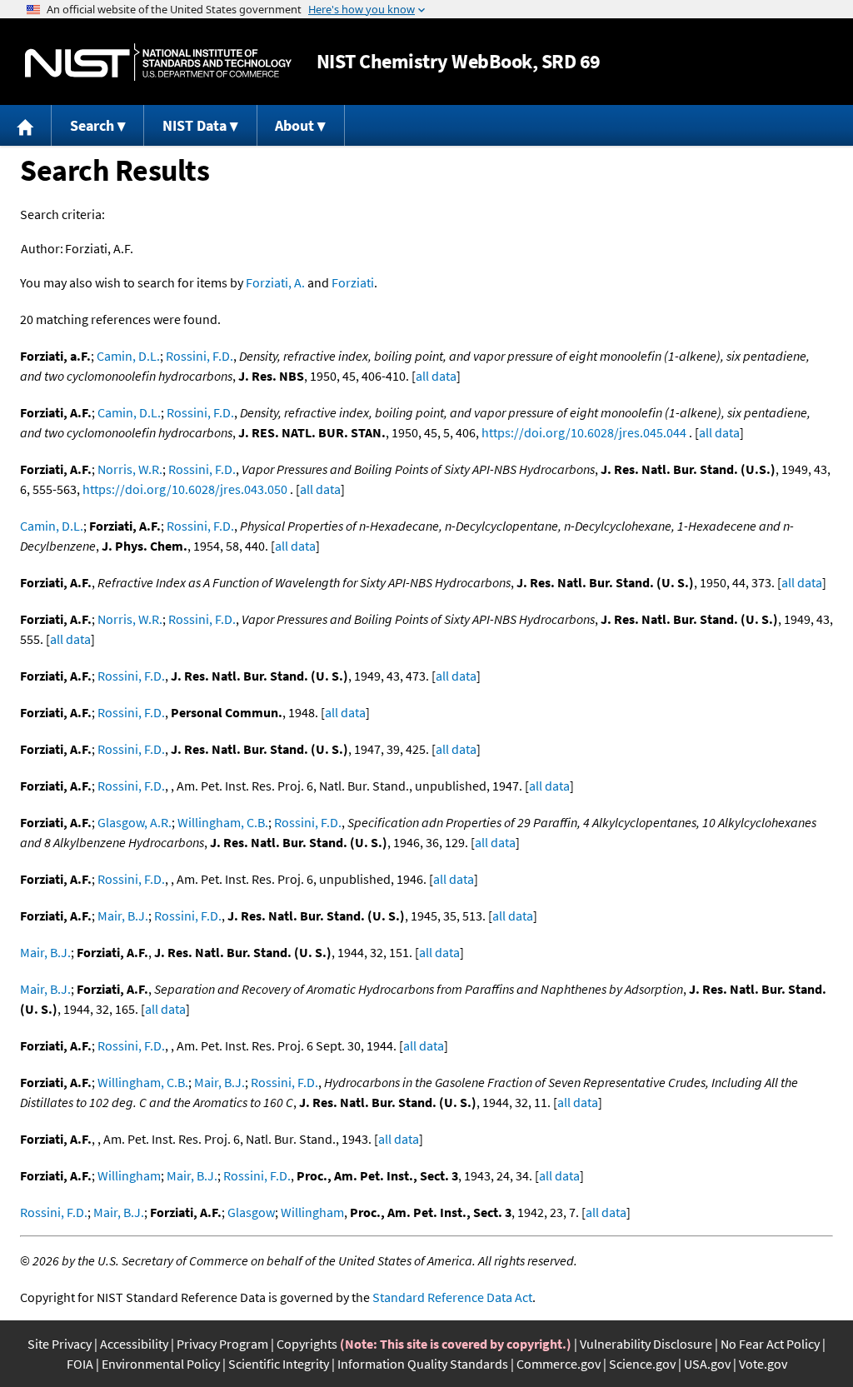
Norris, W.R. (129, 469)
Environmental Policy (161, 1363)
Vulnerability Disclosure (646, 1343)
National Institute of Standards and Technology (158, 62)
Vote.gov (763, 1363)
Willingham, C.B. (222, 822)
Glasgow (251, 1212)
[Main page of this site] (26, 125)
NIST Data (194, 125)
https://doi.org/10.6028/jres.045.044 (583, 432)
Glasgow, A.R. (134, 822)
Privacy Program (222, 1343)
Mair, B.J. (122, 915)
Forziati (353, 282)
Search (92, 125)
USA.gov (707, 1363)
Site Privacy (59, 1343)
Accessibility (134, 1343)
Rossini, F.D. (199, 355)
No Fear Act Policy (770, 1343)
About (294, 125)
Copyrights (307, 1343)
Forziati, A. (275, 282)
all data (436, 375)
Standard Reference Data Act (452, 1297)
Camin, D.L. (128, 355)
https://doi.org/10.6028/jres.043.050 (184, 489)
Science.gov (642, 1363)
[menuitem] (26, 125)
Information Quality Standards (422, 1363)
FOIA (80, 1363)
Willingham (129, 1175)
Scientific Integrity (278, 1363)
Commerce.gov (558, 1363)
